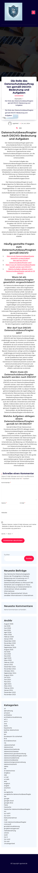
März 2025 (8, 660)
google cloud (9, 801)
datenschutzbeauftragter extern (15, 756)
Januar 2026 (8, 639)
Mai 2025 (7, 656)
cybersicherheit (9, 745)
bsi (5, 734)
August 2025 (8, 649)
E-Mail (22, 503)
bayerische (8, 728)
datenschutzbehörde (11, 758)
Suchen (7, 555)
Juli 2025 (7, 652)
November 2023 (10, 694)
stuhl (6, 835)
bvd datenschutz (10, 741)
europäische (8, 792)
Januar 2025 (8, 664)
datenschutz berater (11, 751)
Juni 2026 (7, 628)
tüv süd (6, 841)
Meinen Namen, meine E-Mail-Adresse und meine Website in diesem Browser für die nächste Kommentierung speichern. (19, 526)
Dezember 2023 (10, 692)
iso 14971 (7, 813)
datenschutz (8, 747)
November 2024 (10, 669)
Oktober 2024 (9, 671)
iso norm (7, 816)
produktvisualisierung (12, 826)
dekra (6, 766)
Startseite (18, 99)
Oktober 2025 (9, 645)
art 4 (5, 719)
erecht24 (7, 788)
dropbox (7, 773)
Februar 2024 (9, 688)
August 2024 (8, 675)
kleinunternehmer (10, 818)
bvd (5, 738)
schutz (6, 833)
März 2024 (8, 686)
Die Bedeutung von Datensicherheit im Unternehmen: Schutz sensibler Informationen (18, 589)
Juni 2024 (7, 679)
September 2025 (10, 647)
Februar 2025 (9, 662)
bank (6, 726)
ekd (5, 781)
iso (5, 811)
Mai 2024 (7, 682)
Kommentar (6, 482)
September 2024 (10, 673)
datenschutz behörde (12, 749)
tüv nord (7, 839)
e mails (6, 779)
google (6, 798)
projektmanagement (11, 828)
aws (5, 723)
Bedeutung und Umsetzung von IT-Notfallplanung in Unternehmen (16, 579)
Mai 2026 (7, 630)
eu (5, 790)
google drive (8, 803)
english (6, 786)
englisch (7, 783)
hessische (7, 807)
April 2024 (7, 684)
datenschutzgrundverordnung (15, 762)
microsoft (7, 824)
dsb (20, 128)
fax (5, 796)
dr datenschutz (9, 771)
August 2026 (8, 624)
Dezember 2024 (10, 667)
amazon (7, 713)
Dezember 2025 (10, 641)
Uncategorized (9, 843)
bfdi (5, 732)
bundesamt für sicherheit (13, 736)
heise (6, 805)
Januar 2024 (8, 690)
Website (4, 512)
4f (5, 708)
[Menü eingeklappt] (33, 12)
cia (5, 743)
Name (4, 503)
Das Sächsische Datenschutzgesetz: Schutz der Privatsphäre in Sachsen (17, 575)
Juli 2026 (7, 626)
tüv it (6, 837)
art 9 (5, 721)
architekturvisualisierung (13, 717)
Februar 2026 (9, 637)
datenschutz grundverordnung (15, 753)
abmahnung (8, 711)
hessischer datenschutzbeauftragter (17, 809)
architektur (8, 715)
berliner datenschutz (11, 730)
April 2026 (7, 632)
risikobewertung (10, 831)
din (5, 768)
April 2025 (7, 658)
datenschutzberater (11, 760)
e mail (6, 777)
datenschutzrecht (10, 764)
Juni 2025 (7, 654)
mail (5, 820)
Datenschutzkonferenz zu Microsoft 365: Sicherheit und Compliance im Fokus (18, 584)
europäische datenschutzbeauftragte (17, 794)
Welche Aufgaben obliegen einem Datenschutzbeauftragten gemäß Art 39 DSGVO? (20, 271)
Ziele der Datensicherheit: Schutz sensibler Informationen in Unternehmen (18, 594)
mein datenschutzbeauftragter (15, 822)
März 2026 (8, 634)
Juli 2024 (7, 677)
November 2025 (10, 643)
